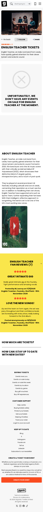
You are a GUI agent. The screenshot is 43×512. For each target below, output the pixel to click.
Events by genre (21, 388)
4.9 (11, 44)
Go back (6, 39)
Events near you (21, 376)
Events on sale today (21, 379)
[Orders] (35, 3)
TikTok (21, 445)
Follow (21, 40)
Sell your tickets (21, 414)
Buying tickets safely (21, 408)
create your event (21, 480)
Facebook (21, 442)
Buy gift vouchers (21, 391)
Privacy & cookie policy (21, 497)
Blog (21, 433)
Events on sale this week (21, 382)
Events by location (21, 385)
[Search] (29, 4)
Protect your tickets (21, 411)
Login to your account (21, 423)
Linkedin (21, 448)
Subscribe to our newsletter (21, 451)
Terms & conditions (21, 495)
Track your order (21, 420)
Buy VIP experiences (21, 394)
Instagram (21, 439)
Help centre (21, 405)
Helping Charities (21, 417)
